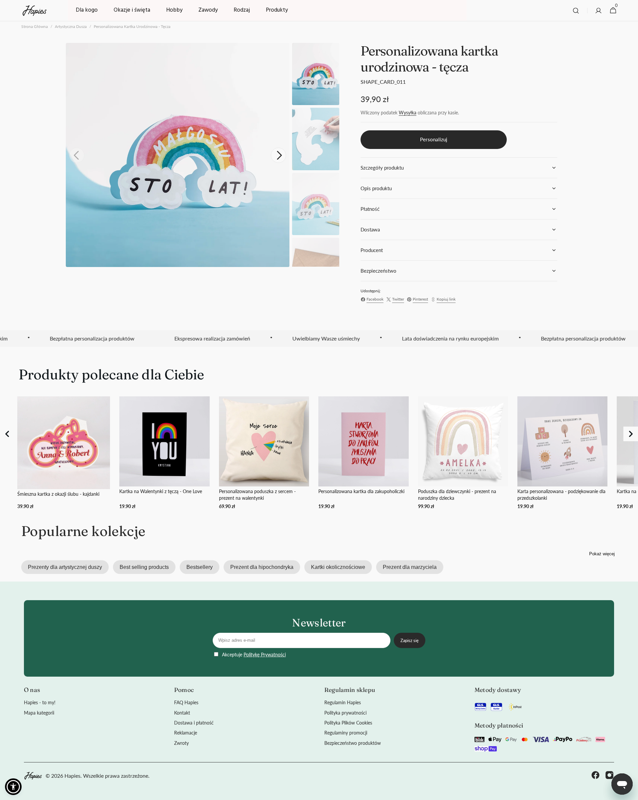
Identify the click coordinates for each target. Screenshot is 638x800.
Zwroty (181, 743)
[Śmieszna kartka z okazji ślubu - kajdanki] (63, 453)
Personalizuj (433, 139)
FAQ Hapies (186, 702)
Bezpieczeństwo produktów (352, 743)
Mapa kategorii (39, 713)
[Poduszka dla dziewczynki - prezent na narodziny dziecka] (463, 453)
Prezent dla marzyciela (410, 567)
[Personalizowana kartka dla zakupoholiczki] (363, 453)
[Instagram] (609, 775)
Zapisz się (409, 640)
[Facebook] (595, 775)
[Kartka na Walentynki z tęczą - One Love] (164, 453)
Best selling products (144, 567)
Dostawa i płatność (194, 723)
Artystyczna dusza (71, 26)
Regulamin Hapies (342, 702)
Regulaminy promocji (345, 732)
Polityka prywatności (345, 713)
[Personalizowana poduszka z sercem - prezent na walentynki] (264, 453)
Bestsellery (199, 567)
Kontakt (182, 713)
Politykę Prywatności (265, 654)
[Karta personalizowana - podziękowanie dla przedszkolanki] (562, 453)
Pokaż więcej (602, 553)
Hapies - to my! (39, 702)
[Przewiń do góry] (630, 792)
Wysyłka (407, 112)
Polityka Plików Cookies (348, 723)
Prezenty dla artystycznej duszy (65, 567)
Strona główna (34, 26)
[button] (576, 10)
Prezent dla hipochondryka (261, 567)
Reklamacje (185, 732)
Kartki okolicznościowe (338, 567)
